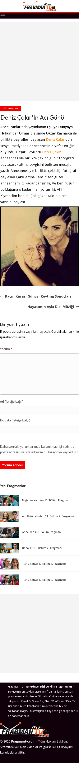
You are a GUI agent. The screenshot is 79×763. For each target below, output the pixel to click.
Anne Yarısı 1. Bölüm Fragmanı (42, 532)
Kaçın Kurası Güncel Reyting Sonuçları (38, 296)
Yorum (6, 349)
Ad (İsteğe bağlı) (11, 401)
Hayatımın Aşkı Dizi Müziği (50, 306)
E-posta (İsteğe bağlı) (15, 420)
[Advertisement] (39, 61)
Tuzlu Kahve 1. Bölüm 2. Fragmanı (44, 580)
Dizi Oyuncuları (10, 108)
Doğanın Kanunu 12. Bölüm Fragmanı (46, 500)
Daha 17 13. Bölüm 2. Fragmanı (42, 548)
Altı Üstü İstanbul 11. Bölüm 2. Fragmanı (48, 516)
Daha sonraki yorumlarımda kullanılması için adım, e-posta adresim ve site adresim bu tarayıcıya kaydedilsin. (39, 449)
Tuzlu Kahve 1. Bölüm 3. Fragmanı (44, 564)
